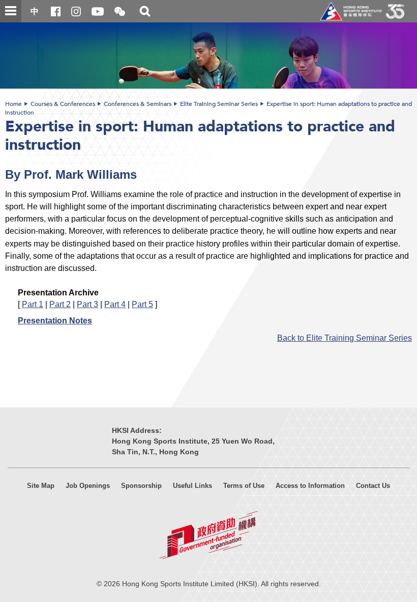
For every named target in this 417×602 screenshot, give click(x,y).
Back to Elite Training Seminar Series (344, 337)
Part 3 (87, 304)
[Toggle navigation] (10, 11)
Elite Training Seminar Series (219, 104)
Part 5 (142, 304)
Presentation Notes (55, 320)
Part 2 (60, 304)
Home (13, 104)
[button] (119, 12)
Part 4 (115, 304)
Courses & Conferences (63, 104)
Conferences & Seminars (137, 104)
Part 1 (32, 304)
